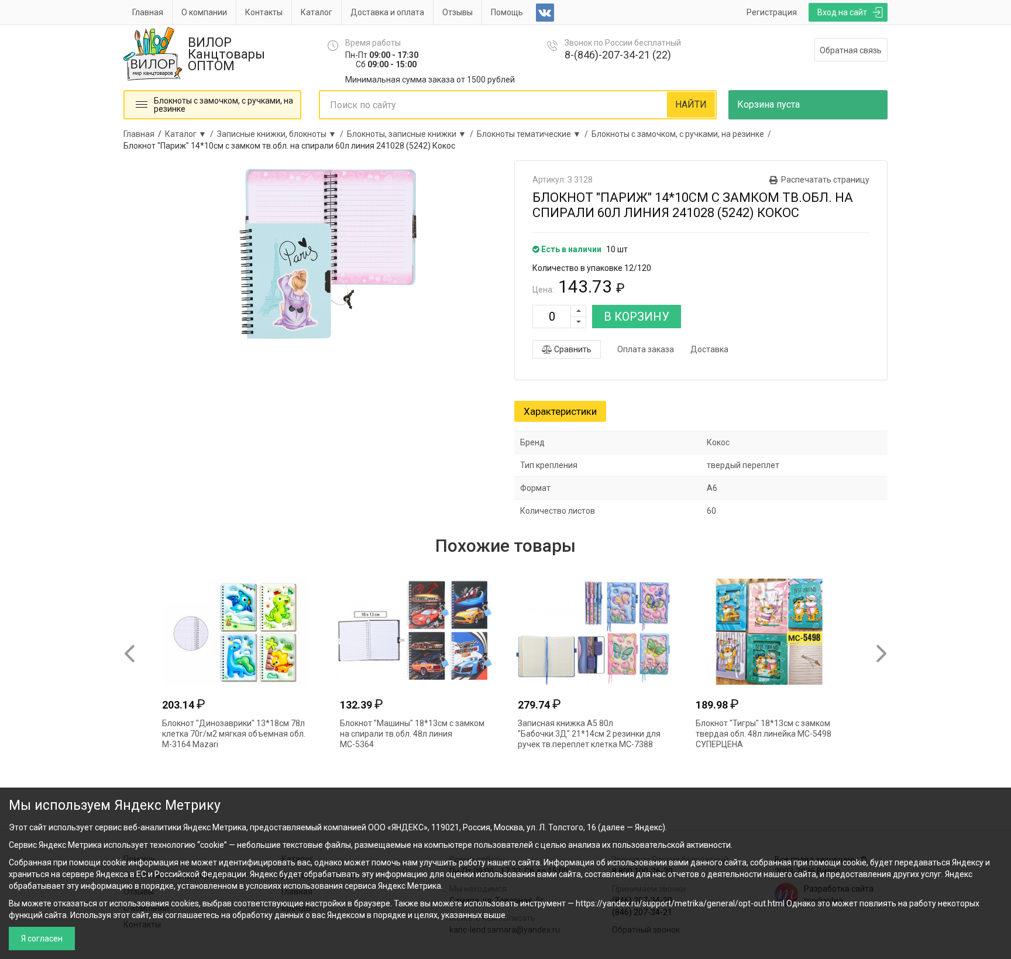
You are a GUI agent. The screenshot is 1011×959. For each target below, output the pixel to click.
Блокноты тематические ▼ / (534, 134)
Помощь (507, 12)
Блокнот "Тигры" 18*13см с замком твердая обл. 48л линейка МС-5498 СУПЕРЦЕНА (763, 734)
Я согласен (42, 938)
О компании (204, 12)
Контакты (264, 12)
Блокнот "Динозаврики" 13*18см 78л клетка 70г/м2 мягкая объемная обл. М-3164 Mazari (233, 734)
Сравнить (572, 349)
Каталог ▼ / (191, 134)
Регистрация (772, 12)
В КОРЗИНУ (636, 317)
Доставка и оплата (387, 12)
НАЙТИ (691, 104)
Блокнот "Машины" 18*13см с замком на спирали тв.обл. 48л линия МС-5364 (412, 734)
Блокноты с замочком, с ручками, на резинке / (683, 134)
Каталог (316, 12)
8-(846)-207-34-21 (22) (618, 55)
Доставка (709, 349)
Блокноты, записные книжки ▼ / (412, 134)
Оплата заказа (645, 349)
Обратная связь (851, 50)
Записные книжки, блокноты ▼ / (282, 134)
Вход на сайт (842, 12)
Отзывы (457, 12)
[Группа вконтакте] (545, 13)
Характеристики (560, 411)
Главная (147, 12)
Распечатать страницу (825, 179)
